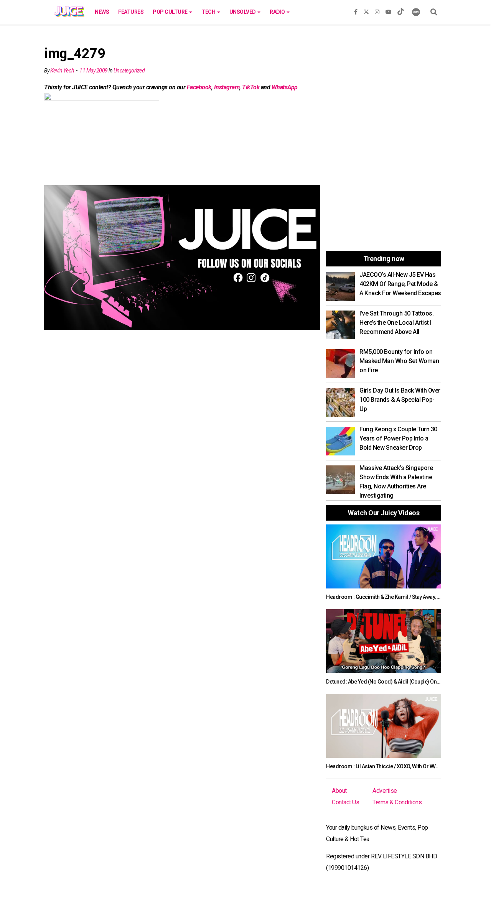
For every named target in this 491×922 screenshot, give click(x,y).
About (339, 790)
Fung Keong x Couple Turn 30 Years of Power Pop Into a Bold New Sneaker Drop (398, 438)
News (102, 12)
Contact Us (345, 802)
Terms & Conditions (397, 802)
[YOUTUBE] (388, 10)
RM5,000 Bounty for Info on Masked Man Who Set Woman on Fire (399, 361)
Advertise (384, 790)
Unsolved (243, 12)
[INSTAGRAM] (377, 10)
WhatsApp (285, 87)
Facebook (199, 87)
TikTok (250, 87)
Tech (208, 12)
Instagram (227, 87)
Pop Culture (170, 12)
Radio (278, 12)
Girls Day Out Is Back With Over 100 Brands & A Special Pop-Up (399, 400)
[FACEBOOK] (355, 10)
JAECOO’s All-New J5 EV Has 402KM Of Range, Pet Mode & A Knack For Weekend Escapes (400, 284)
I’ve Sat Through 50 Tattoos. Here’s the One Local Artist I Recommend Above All (396, 322)
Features (130, 12)
